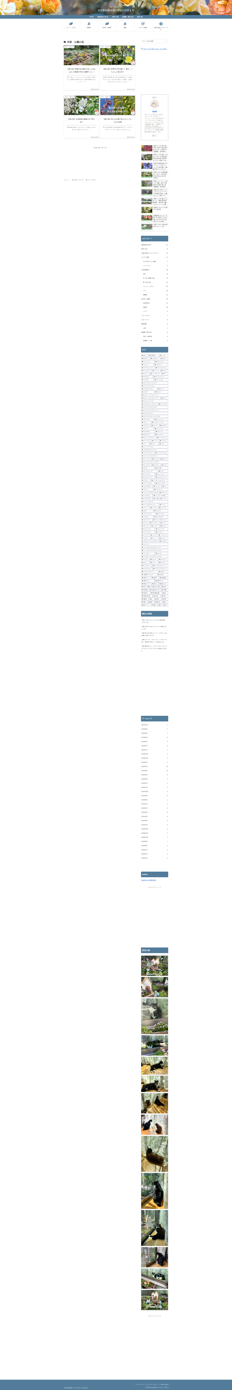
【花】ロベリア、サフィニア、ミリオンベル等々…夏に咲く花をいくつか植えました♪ (154, 641)
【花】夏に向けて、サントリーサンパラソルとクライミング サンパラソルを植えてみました (154, 648)
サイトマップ (140, 1384)
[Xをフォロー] (156, 135)
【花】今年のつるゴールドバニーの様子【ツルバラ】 (154, 628)
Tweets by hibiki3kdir (148, 880)
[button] (166, 41)
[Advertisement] (100, 162)
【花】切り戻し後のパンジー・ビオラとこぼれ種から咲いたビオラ (154, 634)
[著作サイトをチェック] (153, 135)
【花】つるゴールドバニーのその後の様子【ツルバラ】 (153, 621)
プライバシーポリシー (152, 1384)
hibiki (154, 111)
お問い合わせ (164, 1384)
